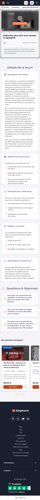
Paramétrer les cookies (20, 447)
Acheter (14, 387)
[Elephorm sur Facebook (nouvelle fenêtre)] (13, 419)
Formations (15, 7)
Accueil (6, 7)
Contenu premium (20, 23)
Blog (20, 450)
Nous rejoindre (21, 441)
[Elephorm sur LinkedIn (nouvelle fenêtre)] (28, 419)
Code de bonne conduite (20, 453)
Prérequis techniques (20, 455)
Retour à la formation (4, 43)
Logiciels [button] (7, 470)
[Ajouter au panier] (25, 387)
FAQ (20, 430)
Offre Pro (20, 438)
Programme (21, 497)
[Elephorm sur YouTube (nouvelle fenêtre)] (23, 419)
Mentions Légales (21, 444)
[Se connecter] (32, 3)
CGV (20, 432)
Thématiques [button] (9, 463)
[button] (17, 394)
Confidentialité (21, 435)
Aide (20, 427)
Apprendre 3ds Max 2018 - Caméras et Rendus (30, 7)
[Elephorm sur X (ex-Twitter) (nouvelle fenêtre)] (18, 419)
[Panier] (26, 3)
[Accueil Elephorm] (20, 410)
